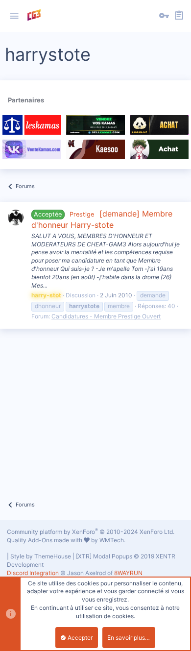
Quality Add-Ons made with (45, 540)
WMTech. (112, 540)
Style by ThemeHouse (40, 556)
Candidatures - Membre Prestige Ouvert (106, 316)
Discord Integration (33, 573)
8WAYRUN (128, 573)
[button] (14, 16)
